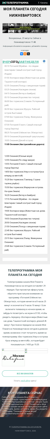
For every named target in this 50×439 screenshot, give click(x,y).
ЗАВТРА (23, 62)
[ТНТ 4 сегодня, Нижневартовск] (13, 349)
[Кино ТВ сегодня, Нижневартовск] (36, 358)
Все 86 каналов (25, 373)
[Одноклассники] (25, 53)
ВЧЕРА (7, 62)
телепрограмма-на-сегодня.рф (26, 427)
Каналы (44, 2)
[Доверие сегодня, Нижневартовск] (13, 358)
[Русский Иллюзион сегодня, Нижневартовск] (36, 349)
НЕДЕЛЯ (31, 62)
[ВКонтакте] (21, 53)
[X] (28, 53)
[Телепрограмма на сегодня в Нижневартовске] (15, 3)
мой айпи (25, 380)
